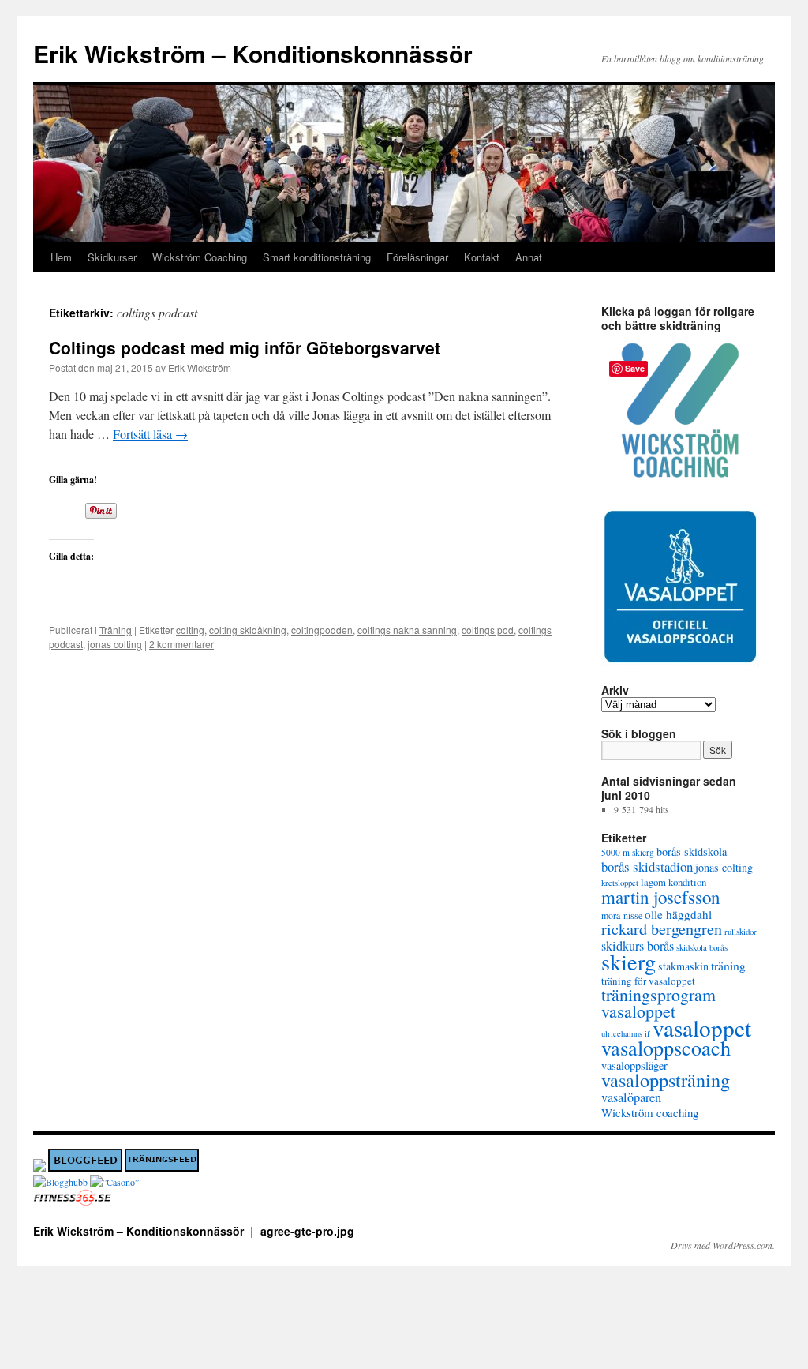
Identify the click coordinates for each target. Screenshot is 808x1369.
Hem (61, 256)
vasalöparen (631, 1097)
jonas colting (115, 644)
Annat (528, 256)
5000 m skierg (627, 852)
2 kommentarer (181, 644)
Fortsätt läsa (150, 434)
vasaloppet (702, 1027)
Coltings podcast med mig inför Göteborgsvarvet (244, 347)
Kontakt (481, 256)
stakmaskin (683, 965)
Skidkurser (112, 256)
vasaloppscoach (666, 1047)
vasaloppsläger (634, 1065)
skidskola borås (702, 947)
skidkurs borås (637, 946)
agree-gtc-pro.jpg (307, 1231)
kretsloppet (619, 882)
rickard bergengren (661, 929)
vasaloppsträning (665, 1080)
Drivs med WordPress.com (721, 1245)
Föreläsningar (417, 256)
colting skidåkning (247, 629)
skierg (628, 962)
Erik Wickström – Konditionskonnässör (253, 53)
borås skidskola (691, 851)
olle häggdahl (678, 914)
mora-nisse (621, 915)
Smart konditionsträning (317, 256)
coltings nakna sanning (407, 629)
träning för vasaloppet (648, 980)
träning (728, 965)
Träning (115, 629)
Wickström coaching (649, 1112)
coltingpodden (322, 629)
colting (190, 629)
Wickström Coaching (199, 256)
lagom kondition (673, 882)
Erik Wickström (199, 367)
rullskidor (740, 931)
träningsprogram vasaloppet (658, 1002)
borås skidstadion (647, 866)
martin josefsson (660, 897)
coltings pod (488, 629)
